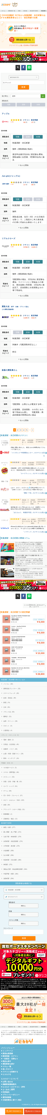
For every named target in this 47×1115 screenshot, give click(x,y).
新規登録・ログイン (10, 1056)
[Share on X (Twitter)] (18, 67)
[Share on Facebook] (23, 67)
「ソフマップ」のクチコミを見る (33, 532)
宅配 (8, 104)
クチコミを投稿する (10, 1072)
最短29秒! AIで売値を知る (34, 1111)
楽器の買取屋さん (9, 370)
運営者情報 (7, 1097)
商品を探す (7, 1061)
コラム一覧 (7, 1066)
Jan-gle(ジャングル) (11, 176)
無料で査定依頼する (15, 1111)
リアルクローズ (8, 238)
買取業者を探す (9, 1064)
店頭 (23, 104)
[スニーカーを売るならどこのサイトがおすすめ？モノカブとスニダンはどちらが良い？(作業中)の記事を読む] (7, 547)
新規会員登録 (8, 1053)
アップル (6, 114)
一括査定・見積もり (10, 1059)
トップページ (8, 1051)
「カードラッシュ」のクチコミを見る (32, 473)
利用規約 (6, 1092)
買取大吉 (6, 306)
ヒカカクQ (7, 1074)
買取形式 (12, 902)
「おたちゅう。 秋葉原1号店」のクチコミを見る (28, 512)
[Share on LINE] (29, 67)
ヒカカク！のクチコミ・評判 (14, 1087)
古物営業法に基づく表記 (12, 1100)
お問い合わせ (8, 1082)
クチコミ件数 (13, 920)
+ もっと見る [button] (23, 165)
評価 (10, 911)
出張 (38, 104)
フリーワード (8, 928)
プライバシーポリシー (11, 1095)
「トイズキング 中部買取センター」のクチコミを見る (27, 454)
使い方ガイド (8, 1069)
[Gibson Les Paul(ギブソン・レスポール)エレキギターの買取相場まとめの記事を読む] (7, 572)
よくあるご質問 (9, 1089)
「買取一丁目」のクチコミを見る (33, 493)
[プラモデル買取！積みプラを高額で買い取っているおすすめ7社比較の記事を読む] (7, 560)
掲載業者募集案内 (9, 1084)
